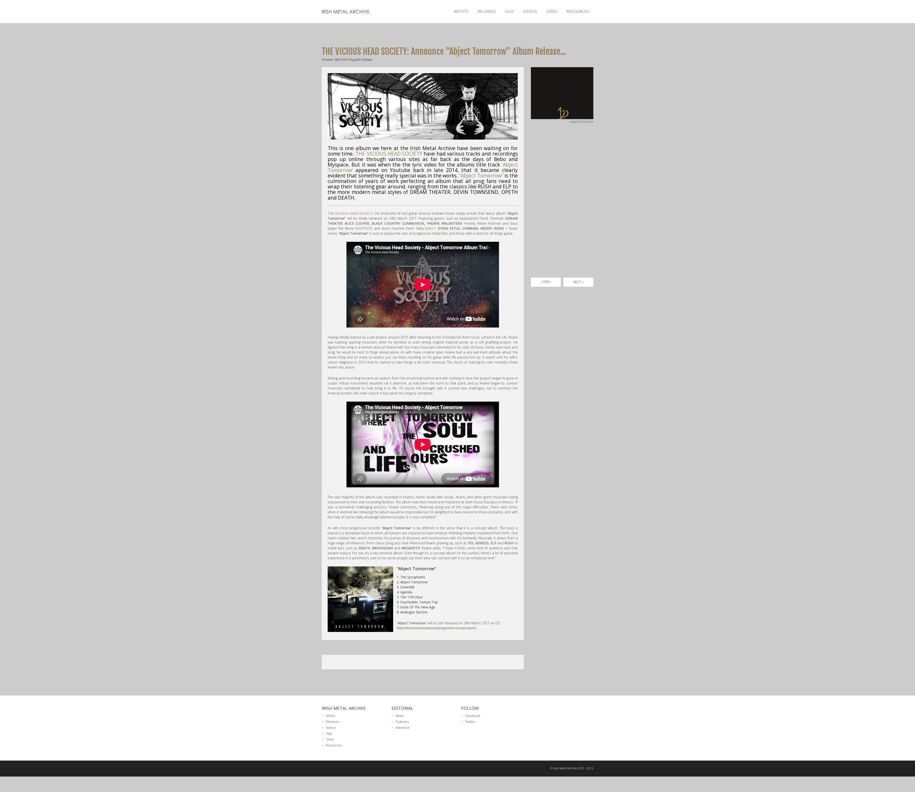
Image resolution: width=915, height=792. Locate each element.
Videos (530, 11)
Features (402, 721)
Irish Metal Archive (344, 708)
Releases (487, 11)
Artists (461, 11)
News (400, 715)
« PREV (546, 282)
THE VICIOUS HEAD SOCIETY (389, 153)
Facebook (472, 715)
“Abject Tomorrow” (481, 175)
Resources (577, 11)
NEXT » (578, 282)
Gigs (509, 11)
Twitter (470, 721)
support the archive (581, 121)
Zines (551, 11)
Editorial (402, 708)
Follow (470, 708)
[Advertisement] (562, 206)
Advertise (403, 727)
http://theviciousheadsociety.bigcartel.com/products (436, 628)
